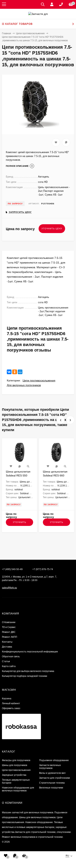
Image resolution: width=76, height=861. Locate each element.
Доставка (7, 646)
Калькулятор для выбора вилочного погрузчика (28, 671)
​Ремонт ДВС (9, 632)
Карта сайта (9, 666)
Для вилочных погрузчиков (24, 385)
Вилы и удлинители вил (52, 773)
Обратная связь (11, 656)
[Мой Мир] (20, 372)
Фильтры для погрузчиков (16, 760)
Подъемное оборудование (54, 760)
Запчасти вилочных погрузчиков (50, 767)
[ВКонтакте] (9, 372)
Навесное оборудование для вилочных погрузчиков (18, 789)
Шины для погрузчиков (14, 765)
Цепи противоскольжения (39, 380)
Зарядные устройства (14, 775)
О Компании (8, 622)
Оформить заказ (11, 708)
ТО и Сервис (9, 627)
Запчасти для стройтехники (54, 778)
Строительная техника (52, 782)
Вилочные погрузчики (51, 787)
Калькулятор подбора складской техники (24, 676)
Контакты (7, 641)
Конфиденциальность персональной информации (30, 651)
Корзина (6, 698)
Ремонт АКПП (9, 637)
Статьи (6, 661)
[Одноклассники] (14, 372)
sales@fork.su (9, 587)
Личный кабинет (11, 703)
